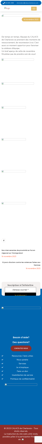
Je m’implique (22, 367)
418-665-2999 (9, 3)
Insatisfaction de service (22, 375)
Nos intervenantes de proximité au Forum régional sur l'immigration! (18, 251)
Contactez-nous (21, 348)
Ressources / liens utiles (22, 356)
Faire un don (22, 371)
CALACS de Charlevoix (22, 428)
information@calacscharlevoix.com (27, 3)
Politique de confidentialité (22, 379)
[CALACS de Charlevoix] (13, 8)
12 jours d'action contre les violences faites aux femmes (21, 263)
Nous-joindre (22, 359)
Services (22, 363)
